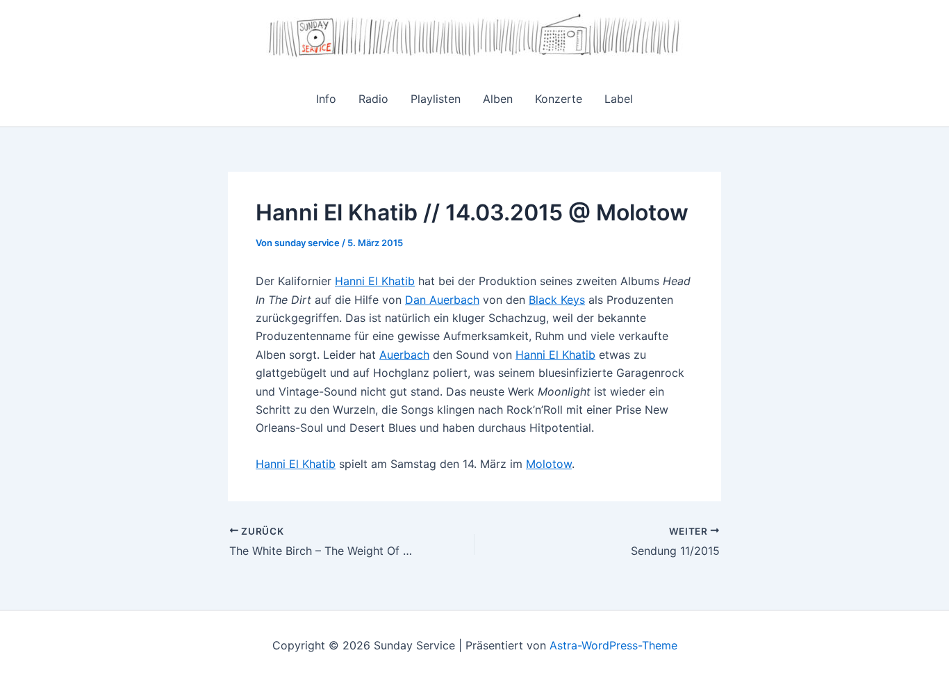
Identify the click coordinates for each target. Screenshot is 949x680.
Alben (498, 99)
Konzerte (558, 99)
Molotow (549, 464)
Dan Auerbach (442, 300)
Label (618, 99)
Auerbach (404, 355)
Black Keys (557, 300)
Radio (373, 99)
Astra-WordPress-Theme (613, 645)
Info (326, 99)
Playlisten (436, 99)
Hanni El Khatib (375, 281)
